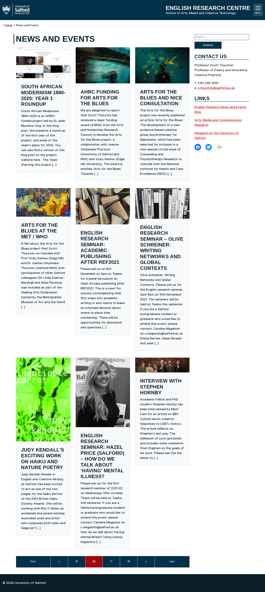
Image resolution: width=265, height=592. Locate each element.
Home (8, 25)
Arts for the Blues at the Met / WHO (39, 231)
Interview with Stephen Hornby (161, 386)
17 (111, 561)
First (33, 561)
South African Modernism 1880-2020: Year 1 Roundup (43, 95)
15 (77, 561)
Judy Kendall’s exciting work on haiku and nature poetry (42, 458)
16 (94, 561)
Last (172, 561)
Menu (258, 13)
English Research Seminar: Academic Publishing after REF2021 (100, 247)
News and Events (27, 25)
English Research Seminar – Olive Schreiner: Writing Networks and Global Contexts (161, 248)
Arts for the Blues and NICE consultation (161, 97)
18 (128, 561)
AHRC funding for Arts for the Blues (100, 97)
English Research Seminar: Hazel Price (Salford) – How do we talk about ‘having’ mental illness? (102, 456)
